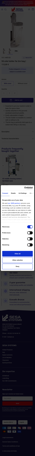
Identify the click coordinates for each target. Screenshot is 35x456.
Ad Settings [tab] (23, 193)
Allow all (17, 253)
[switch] (30, 232)
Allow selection (17, 260)
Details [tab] (13, 193)
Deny (17, 266)
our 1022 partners (14, 203)
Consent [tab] (5, 193)
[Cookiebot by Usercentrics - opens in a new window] (25, 188)
